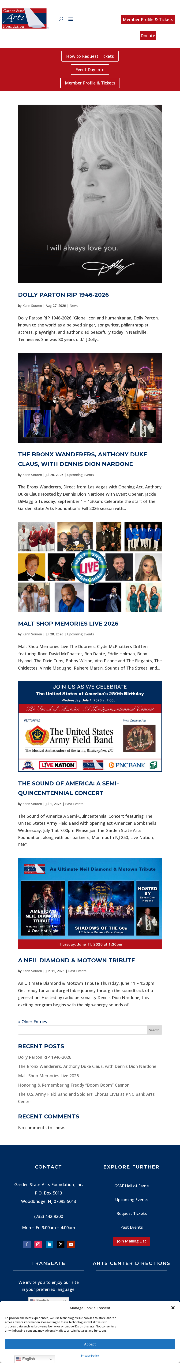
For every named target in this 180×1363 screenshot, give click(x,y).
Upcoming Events (80, 475)
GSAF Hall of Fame (131, 1185)
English (28, 1359)
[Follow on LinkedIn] (49, 1244)
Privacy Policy (90, 1356)
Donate (148, 35)
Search (154, 1030)
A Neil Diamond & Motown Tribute (76, 960)
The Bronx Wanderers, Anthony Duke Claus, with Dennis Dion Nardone (87, 1066)
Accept (90, 1344)
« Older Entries (32, 1021)
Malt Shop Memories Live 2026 (68, 623)
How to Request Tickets (90, 56)
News (74, 305)
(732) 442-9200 (48, 1216)
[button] (173, 1307)
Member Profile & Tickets (148, 19)
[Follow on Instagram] (38, 1244)
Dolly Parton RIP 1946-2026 (63, 294)
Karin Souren (32, 305)
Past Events (74, 804)
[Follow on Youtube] (71, 1244)
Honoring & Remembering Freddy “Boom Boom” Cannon (73, 1085)
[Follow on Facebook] (27, 1244)
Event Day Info (90, 69)
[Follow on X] (60, 1244)
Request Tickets (131, 1213)
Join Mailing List (131, 1241)
